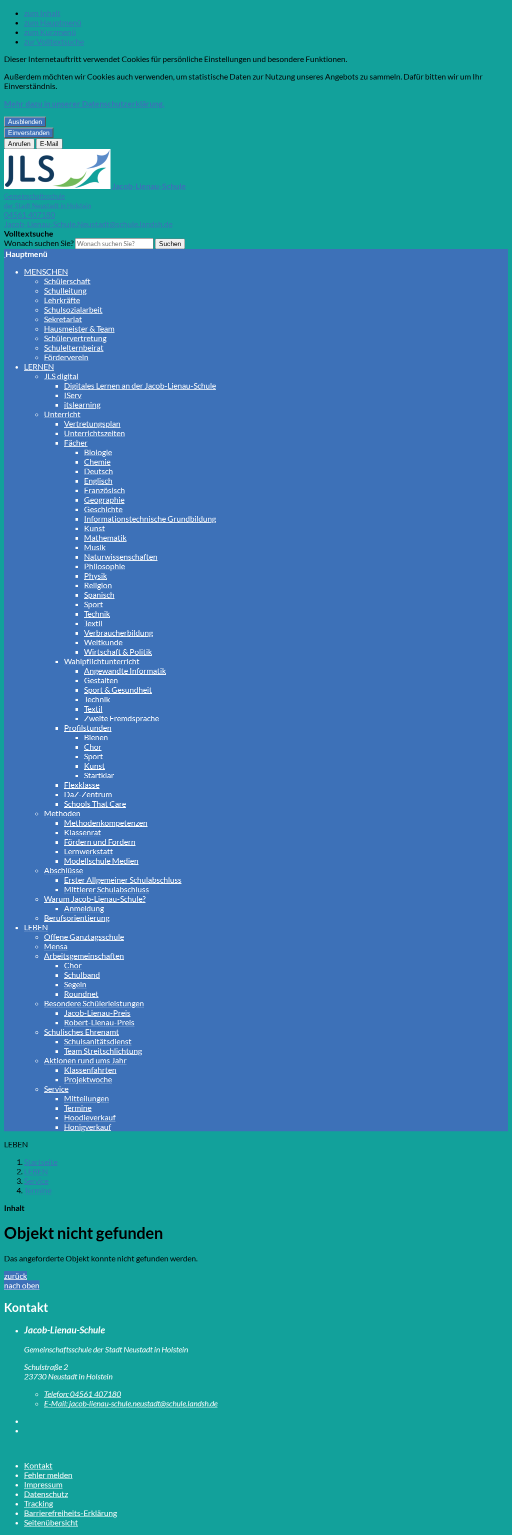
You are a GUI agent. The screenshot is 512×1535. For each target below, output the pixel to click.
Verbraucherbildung (118, 632)
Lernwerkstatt (88, 851)
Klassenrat (82, 832)
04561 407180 (29, 214)
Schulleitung (65, 290)
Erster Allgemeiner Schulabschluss (123, 879)
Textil (93, 623)
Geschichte (103, 509)
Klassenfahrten (90, 1069)
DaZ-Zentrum (88, 794)
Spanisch (99, 594)
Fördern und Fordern (100, 841)
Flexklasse (82, 784)
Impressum (43, 1484)
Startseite (41, 1161)
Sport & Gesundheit (118, 689)
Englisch (98, 480)
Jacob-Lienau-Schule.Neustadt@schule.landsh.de (88, 224)
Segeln (75, 984)
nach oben (22, 1285)
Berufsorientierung (77, 917)
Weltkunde (103, 642)
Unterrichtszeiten (94, 433)
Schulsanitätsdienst (98, 1041)
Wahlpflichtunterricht (102, 661)
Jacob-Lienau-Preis (97, 1012)
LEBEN (36, 927)
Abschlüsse (63, 870)
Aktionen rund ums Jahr (85, 1060)
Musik (95, 547)
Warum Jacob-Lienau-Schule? (95, 898)
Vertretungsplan (92, 423)
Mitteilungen (86, 1098)
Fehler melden (48, 1474)
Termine (78, 1107)
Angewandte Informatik (125, 670)
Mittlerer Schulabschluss (106, 889)
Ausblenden (25, 122)
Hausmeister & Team (79, 328)
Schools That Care (95, 803)
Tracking (38, 1503)
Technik (97, 613)
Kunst (94, 528)
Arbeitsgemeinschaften (84, 955)
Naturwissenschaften (121, 556)
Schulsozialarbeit (73, 309)
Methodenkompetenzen (106, 822)
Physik (95, 575)
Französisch (104, 490)
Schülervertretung (75, 338)
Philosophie (104, 566)
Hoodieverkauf (90, 1117)
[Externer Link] (266, 1420)
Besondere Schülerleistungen (94, 1003)
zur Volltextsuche (54, 41)
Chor (93, 746)
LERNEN (39, 366)
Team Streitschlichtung (103, 1050)
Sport (93, 604)
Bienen (96, 737)
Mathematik (105, 537)
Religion (98, 585)
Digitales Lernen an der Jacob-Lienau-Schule (140, 385)
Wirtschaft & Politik (118, 651)
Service (56, 1088)
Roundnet (81, 993)
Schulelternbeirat (74, 347)
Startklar (99, 775)
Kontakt (38, 1465)
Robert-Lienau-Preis (99, 1022)
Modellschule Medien (101, 860)
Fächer (76, 442)
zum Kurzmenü (50, 32)
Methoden (62, 813)
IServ (73, 395)
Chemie (97, 461)
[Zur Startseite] (5, 254)
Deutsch (98, 471)
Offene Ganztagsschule (84, 936)
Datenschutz (46, 1493)
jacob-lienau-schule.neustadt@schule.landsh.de (131, 1403)
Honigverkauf (87, 1126)
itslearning (82, 404)
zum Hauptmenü (53, 22)
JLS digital (61, 376)
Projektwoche (88, 1079)
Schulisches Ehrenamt (81, 1031)
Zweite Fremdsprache (121, 718)
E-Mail (49, 144)
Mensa (56, 946)
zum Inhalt (42, 13)
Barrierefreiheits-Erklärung (70, 1512)
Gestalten (101, 680)
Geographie (104, 499)
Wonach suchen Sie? (39, 243)
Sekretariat (63, 319)
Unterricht (62, 414)
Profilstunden (88, 727)
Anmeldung (84, 908)
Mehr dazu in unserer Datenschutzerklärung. (84, 103)
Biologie (98, 452)
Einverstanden (29, 133)
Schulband (82, 974)
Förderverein (66, 357)
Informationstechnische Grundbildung (150, 518)
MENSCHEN (46, 271)
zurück (15, 1275)
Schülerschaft (67, 281)
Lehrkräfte (62, 300)
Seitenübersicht (51, 1522)
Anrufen (19, 144)
